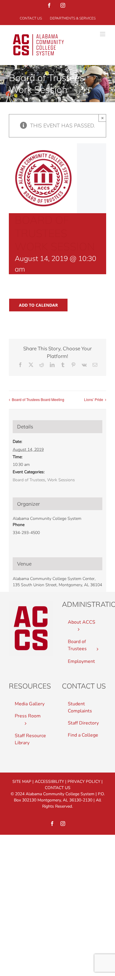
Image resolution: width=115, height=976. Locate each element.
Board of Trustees (29, 480)
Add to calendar (38, 305)
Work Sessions (61, 480)
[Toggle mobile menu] (103, 34)
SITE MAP (21, 781)
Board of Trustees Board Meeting (38, 399)
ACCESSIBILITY (49, 781)
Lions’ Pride (93, 399)
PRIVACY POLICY (84, 781)
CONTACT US (57, 788)
